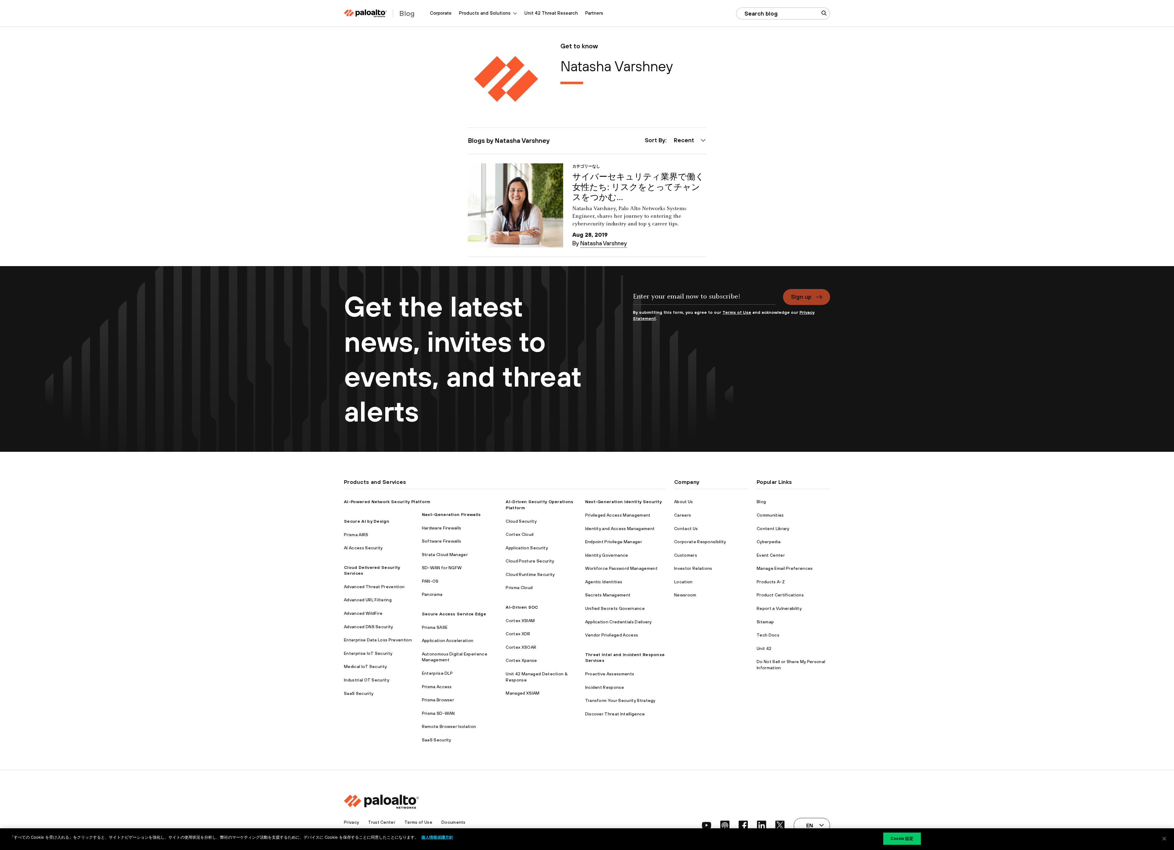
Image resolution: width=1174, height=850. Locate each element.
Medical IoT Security (365, 666)
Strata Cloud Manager (445, 554)
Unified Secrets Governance (615, 608)
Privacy (351, 822)
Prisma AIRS (356, 534)
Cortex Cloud (519, 534)
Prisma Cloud (519, 587)
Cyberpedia (769, 541)
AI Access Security (363, 547)
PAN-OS (430, 581)
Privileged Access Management (618, 515)
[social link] (706, 825)
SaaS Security (358, 693)
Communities (770, 515)
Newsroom (685, 594)
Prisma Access (437, 686)
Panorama (432, 594)
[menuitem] (440, 13)
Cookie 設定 (902, 838)
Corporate (441, 13)
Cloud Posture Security (530, 561)
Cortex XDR (518, 633)
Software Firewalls (441, 541)
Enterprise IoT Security (368, 653)
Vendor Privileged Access (611, 635)
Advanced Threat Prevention (374, 586)
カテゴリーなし (586, 166)
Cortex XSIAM (520, 620)
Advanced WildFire (363, 613)
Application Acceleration (448, 640)
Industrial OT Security (366, 679)
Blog (761, 501)
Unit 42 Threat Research (551, 13)
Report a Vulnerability (779, 608)
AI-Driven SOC (522, 607)
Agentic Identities (603, 581)
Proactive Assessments (609, 673)
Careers (682, 515)
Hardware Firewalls (441, 527)
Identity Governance (606, 555)
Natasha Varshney (603, 243)
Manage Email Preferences (785, 568)
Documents (453, 822)
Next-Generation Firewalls (451, 514)
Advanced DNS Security (368, 626)
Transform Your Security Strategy (620, 700)
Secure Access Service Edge (454, 613)
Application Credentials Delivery (618, 621)
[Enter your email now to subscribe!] (704, 299)
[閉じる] (1164, 838)
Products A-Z (771, 581)
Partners (594, 13)
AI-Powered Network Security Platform (387, 501)
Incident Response (604, 687)
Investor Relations (693, 568)
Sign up (801, 296)
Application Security (527, 547)
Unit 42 (764, 648)
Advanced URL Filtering (368, 599)
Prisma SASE (435, 627)
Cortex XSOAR (521, 647)
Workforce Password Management (621, 568)
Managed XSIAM (522, 693)
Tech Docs (768, 635)
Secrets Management (608, 594)
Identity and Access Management (620, 528)
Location (683, 581)
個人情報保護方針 (437, 837)
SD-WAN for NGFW (442, 567)
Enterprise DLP (437, 673)
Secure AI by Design (366, 521)
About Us (683, 501)
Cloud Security (521, 521)
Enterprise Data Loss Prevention (378, 639)
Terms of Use (736, 312)
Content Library (773, 528)
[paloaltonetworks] (365, 13)
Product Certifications (780, 594)
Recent (684, 140)
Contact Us (686, 528)
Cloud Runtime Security (530, 574)
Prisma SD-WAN (438, 713)
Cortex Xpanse (521, 660)
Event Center (771, 555)
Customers (685, 555)
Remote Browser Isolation (449, 726)
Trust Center (381, 822)
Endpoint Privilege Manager (613, 541)
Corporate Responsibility (700, 541)
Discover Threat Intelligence (615, 713)
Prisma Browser (438, 699)
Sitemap (765, 621)
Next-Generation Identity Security (623, 501)
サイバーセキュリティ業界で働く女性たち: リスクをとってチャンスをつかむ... (638, 187)
